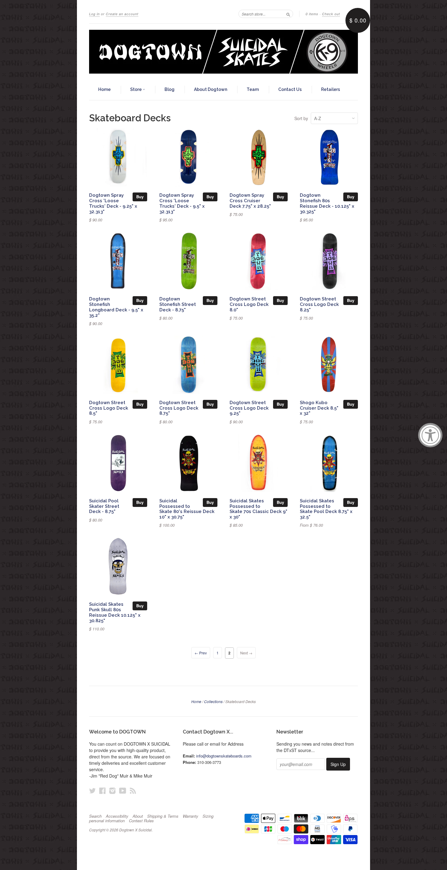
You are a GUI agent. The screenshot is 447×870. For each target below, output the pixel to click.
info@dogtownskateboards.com (223, 756)
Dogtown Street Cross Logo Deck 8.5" (108, 408)
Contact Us (290, 89)
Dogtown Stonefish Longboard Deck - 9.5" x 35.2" (116, 306)
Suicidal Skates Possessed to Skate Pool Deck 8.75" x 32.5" (326, 508)
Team (253, 89)
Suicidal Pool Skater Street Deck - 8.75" (104, 506)
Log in (94, 14)
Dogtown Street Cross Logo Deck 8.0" (249, 304)
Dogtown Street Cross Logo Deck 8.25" (319, 304)
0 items (312, 14)
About (138, 816)
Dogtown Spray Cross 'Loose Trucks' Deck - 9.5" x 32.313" (182, 203)
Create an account (122, 14)
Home (104, 89)
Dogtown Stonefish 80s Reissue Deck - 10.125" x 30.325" (327, 203)
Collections (213, 701)
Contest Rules (141, 821)
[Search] (288, 14)
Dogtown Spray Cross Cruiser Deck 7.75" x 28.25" (250, 200)
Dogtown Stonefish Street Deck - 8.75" (177, 304)
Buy (140, 196)
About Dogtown (210, 89)
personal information (107, 821)
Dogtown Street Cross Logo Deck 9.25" (249, 408)
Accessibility (117, 816)
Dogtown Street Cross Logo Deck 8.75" (178, 408)
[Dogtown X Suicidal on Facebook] (102, 790)
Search (95, 816)
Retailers (330, 89)
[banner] (223, 52)
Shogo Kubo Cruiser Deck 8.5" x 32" (319, 408)
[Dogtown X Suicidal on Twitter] (92, 790)
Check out (331, 14)
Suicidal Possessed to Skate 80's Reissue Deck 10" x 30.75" (186, 508)
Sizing (208, 816)
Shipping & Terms (162, 816)
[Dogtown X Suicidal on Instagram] (112, 790)
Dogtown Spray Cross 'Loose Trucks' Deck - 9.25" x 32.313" (113, 203)
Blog (170, 89)
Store (136, 89)
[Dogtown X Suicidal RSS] (133, 790)
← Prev (201, 652)
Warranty (190, 816)
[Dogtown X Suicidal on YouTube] (122, 790)
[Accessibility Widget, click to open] (430, 435)
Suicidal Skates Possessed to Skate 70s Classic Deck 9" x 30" (258, 508)
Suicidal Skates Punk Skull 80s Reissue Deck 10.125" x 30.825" (114, 612)
